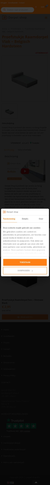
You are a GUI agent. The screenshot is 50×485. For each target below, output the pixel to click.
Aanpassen (24, 270)
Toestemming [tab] (9, 219)
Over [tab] (41, 219)
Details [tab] (25, 219)
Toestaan (25, 262)
